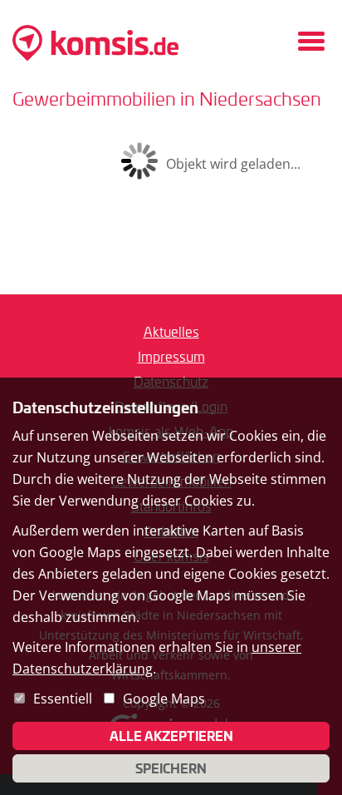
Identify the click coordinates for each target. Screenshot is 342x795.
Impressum (171, 356)
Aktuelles (171, 331)
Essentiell (62, 698)
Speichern (171, 768)
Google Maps (164, 698)
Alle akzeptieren (171, 736)
